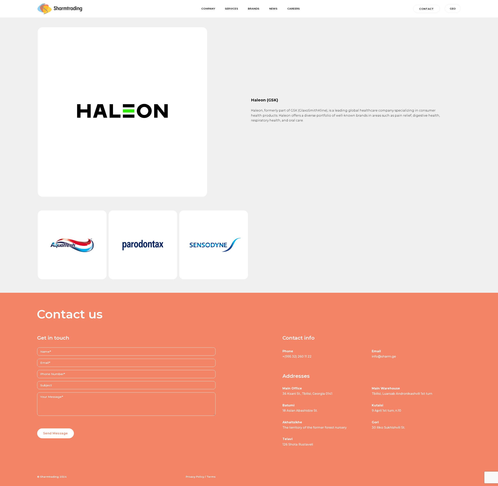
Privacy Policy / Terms (201, 476)
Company (208, 8)
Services (231, 8)
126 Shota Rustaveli (297, 444)
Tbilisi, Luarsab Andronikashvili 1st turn (402, 393)
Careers (293, 8)
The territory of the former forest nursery (314, 427)
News (273, 8)
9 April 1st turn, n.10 (386, 410)
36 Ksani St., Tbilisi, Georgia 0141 (307, 393)
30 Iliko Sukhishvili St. (388, 427)
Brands (254, 8)
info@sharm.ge (384, 356)
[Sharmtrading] (59, 8)
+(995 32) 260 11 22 (296, 356)
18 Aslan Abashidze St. (299, 410)
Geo (453, 8)
